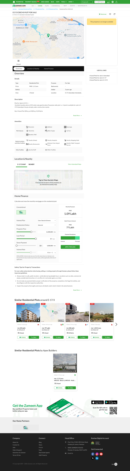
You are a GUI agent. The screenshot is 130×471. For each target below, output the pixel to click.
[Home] (14, 2)
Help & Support (17, 450)
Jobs (14, 447)
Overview (19, 68)
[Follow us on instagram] (97, 455)
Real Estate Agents (44, 452)
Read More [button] (76, 115)
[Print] (110, 14)
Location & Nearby (33, 68)
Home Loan (103, 14)
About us (15, 442)
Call (34, 337)
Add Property (43, 455)
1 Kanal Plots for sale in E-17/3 (98, 80)
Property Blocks (32, 2)
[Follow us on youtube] (102, 455)
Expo (40, 450)
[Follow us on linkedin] (97, 460)
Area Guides (45, 2)
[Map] (34, 320)
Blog (52, 2)
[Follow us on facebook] (93, 455)
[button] (46, 220)
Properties (19, 2)
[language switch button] (108, 2)
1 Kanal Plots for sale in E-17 (97, 78)
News (40, 445)
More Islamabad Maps (74, 164)
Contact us (16, 445)
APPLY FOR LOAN (70, 247)
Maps (57, 2)
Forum (41, 447)
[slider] (31, 232)
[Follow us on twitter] (93, 460)
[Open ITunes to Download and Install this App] (98, 404)
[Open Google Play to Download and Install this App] (111, 404)
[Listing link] (28, 321)
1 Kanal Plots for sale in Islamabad (99, 75)
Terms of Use (17, 455)
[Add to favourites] (38, 320)
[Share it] (36, 320)
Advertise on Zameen (19, 452)
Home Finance (48, 68)
